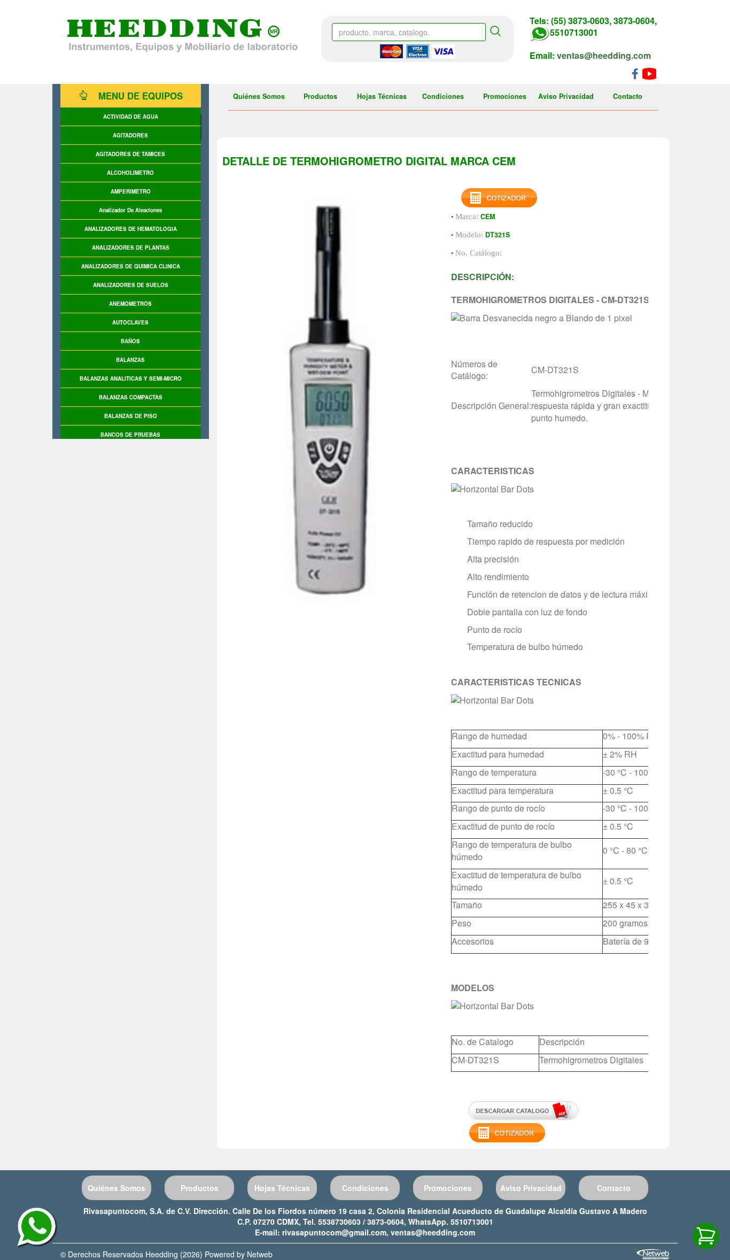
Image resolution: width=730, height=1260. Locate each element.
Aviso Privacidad (566, 96)
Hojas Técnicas (382, 96)
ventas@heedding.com (604, 55)
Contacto (627, 96)
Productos (320, 96)
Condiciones (443, 96)
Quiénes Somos (259, 96)
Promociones (504, 96)
